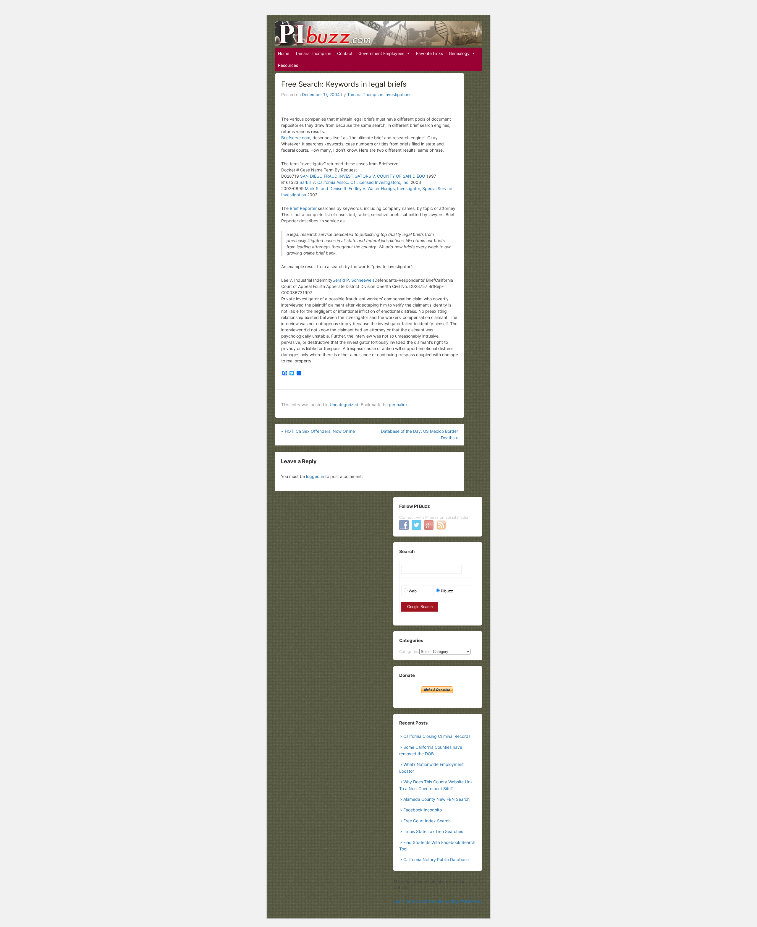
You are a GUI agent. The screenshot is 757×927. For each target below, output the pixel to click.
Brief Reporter (304, 208)
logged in (315, 476)
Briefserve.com (295, 137)
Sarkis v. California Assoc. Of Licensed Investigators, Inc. (355, 182)
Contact (344, 53)
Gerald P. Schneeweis (353, 280)
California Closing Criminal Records (436, 736)
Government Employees (381, 53)
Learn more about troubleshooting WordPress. (437, 901)
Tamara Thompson (313, 53)
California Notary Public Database (436, 859)
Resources (288, 65)
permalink (398, 404)
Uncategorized (344, 404)
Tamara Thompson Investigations (379, 94)
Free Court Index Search (427, 820)
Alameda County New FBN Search (436, 799)
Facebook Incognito (422, 809)
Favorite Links (429, 53)
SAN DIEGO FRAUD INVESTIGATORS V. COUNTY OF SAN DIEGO (363, 176)
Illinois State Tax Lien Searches (433, 831)
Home (283, 53)
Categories (409, 651)
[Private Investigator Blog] (378, 33)
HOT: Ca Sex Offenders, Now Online (318, 431)
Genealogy (459, 53)
